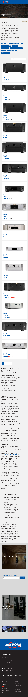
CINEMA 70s (16, 455)
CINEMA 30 (8, 455)
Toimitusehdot (5, 690)
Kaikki (16, 679)
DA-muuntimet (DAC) (6, 45)
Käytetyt (17, 685)
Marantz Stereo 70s (7, 405)
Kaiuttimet (15, 45)
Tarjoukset (4, 681)
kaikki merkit (15, 22)
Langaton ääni (5, 48)
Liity (22, 578)
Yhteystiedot (5, 688)
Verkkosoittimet (12, 50)
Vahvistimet (4, 50)
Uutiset (4, 679)
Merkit (16, 681)
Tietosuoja (4, 692)
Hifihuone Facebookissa (9, 670)
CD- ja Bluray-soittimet (17, 43)
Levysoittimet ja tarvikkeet (16, 48)
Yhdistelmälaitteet (6, 52)
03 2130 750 (8, 666)
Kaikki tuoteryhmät (6, 43)
